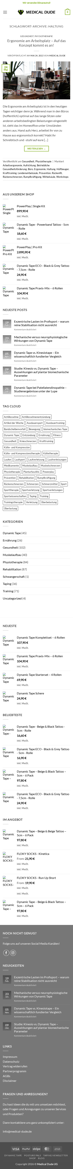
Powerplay (48, 471)
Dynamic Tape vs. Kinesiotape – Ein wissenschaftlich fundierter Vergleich (37, 354)
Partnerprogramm (14, 1071)
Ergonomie (40, 169)
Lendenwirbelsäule (28, 173)
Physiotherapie (44, 36)
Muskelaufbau (29, 465)
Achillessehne (11, 416)
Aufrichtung (29, 165)
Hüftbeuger (63, 169)
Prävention (45, 173)
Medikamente (11, 465)
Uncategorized (12, 598)
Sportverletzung (30, 489)
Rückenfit (57, 173)
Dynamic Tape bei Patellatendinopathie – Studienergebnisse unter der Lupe (40, 389)
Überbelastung (49, 502)
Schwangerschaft (14, 576)
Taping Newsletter (55, 1155)
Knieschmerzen (28, 441)
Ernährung (44, 435)
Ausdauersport (35, 422)
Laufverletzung (36, 459)
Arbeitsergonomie (12, 165)
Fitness (57, 435)
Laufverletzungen (57, 459)
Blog (41, 1158)
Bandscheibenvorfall (14, 429)
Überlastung (10, 508)
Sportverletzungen (53, 489)
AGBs (6, 1076)
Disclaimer (9, 1080)
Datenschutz (11, 1061)
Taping (33, 496)
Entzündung (28, 435)
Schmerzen (33, 483)
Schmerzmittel (49, 483)
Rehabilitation (26, 477)
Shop (32, 1158)
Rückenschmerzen (12, 176)
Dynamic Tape (11, 435)
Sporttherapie (11, 489)
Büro (30, 169)
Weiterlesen (36, 148)
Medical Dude (57, 55)
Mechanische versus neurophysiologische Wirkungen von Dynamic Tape (40, 338)
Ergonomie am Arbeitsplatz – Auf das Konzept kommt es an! (36, 43)
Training (44, 496)
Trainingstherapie (13, 502)
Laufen (7, 459)
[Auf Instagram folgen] (13, 953)
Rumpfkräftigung (32, 176)
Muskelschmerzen (50, 465)
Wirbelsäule (48, 176)
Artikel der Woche (13, 422)
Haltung (51, 169)
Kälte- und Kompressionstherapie (22, 453)
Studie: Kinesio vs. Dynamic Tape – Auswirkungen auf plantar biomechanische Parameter (41, 372)
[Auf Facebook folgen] (6, 953)
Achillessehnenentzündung (36, 416)
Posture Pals (32, 1155)
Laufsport (20, 459)
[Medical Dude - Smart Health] (36, 12)
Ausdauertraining (55, 422)
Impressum (10, 1056)
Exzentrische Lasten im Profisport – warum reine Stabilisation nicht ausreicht (41, 323)
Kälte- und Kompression (17, 447)
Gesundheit (27, 36)
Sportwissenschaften (15, 496)
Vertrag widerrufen (15, 1066)
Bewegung (34, 429)
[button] (5, 12)
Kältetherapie (50, 453)
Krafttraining (10, 173)
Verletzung (32, 502)
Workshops (62, 176)
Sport (64, 483)
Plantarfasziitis (31, 471)
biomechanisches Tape (55, 429)
